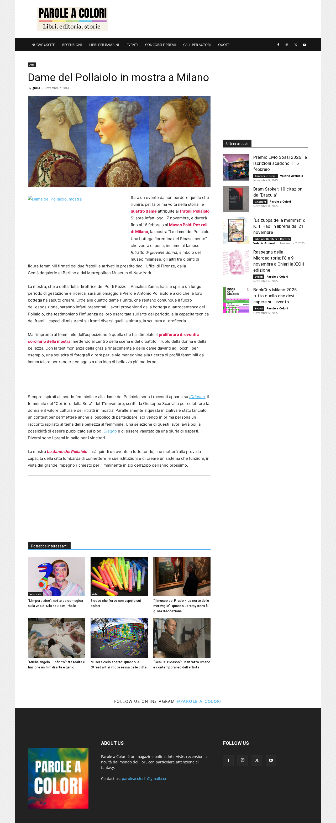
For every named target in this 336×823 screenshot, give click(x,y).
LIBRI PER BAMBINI (104, 44)
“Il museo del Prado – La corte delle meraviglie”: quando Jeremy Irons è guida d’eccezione (181, 606)
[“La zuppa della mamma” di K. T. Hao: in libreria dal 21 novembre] (236, 230)
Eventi (259, 276)
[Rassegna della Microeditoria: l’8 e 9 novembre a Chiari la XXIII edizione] (236, 262)
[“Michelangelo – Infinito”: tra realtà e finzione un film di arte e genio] (56, 638)
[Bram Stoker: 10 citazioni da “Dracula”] (236, 199)
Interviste (35, 594)
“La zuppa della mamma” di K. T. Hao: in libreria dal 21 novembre (280, 226)
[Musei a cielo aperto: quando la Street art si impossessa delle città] (119, 638)
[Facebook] (278, 44)
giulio (36, 88)
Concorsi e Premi (265, 176)
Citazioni (260, 201)
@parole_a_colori (199, 701)
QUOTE (223, 44)
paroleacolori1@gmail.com (145, 778)
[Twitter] (296, 44)
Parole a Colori (280, 201)
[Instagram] (287, 44)
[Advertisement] (212, 19)
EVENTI (132, 44)
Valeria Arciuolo (291, 176)
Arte (32, 64)
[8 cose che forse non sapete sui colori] (119, 576)
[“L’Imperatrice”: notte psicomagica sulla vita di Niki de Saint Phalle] (56, 576)
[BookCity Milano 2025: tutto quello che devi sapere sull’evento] (236, 300)
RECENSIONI (72, 44)
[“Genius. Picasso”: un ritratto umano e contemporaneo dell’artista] (182, 638)
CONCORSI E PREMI (160, 44)
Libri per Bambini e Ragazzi (272, 239)
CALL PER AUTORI (197, 44)
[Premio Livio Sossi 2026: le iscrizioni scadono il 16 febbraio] (236, 167)
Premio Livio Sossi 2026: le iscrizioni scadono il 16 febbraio (280, 163)
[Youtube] (304, 44)
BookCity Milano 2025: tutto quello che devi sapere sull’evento (275, 295)
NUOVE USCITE (43, 44)
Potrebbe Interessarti (49, 546)
